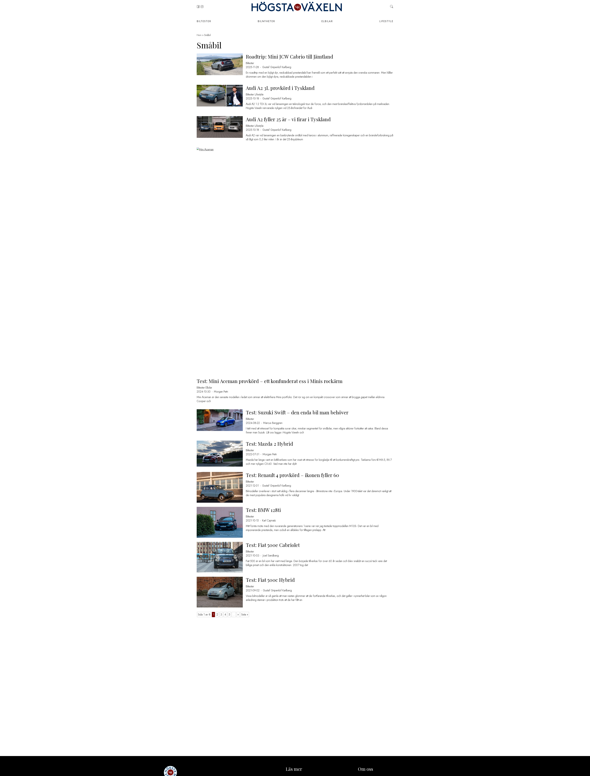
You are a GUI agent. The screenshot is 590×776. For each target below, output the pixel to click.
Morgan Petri (221, 392)
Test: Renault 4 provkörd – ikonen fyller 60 (292, 475)
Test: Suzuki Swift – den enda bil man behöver (297, 412)
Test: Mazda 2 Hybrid (269, 443)
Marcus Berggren (272, 423)
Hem (199, 35)
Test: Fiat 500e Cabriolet (273, 545)
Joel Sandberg (271, 556)
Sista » (244, 615)
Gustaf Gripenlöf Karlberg (276, 67)
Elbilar (327, 21)
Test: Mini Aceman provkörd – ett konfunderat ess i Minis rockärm (269, 381)
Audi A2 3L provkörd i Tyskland (280, 87)
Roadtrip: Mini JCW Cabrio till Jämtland (289, 56)
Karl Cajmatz (269, 521)
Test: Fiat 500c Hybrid (270, 579)
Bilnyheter (266, 21)
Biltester (204, 21)
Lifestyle (386, 21)
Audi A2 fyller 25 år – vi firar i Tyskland (288, 119)
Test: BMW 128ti (263, 510)
